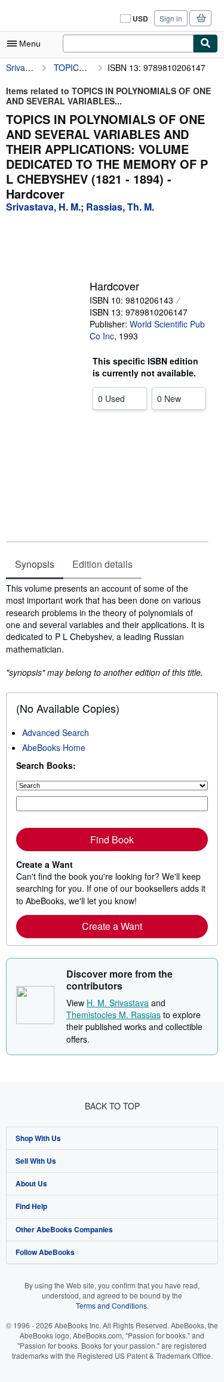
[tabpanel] (107, 630)
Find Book (112, 839)
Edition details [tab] (102, 564)
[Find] (205, 43)
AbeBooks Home (53, 747)
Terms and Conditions (111, 1305)
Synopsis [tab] (34, 564)
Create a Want (112, 926)
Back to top (112, 1106)
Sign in (170, 18)
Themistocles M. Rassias (113, 1015)
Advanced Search (55, 732)
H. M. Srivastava (118, 1003)
